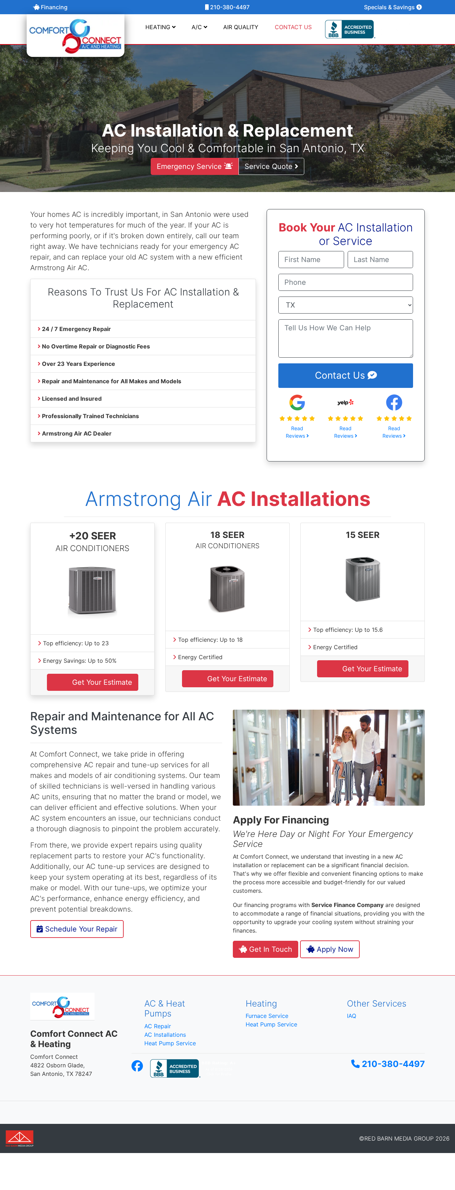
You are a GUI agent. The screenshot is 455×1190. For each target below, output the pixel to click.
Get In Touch (269, 949)
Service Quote (270, 166)
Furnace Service (267, 1015)
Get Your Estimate (101, 682)
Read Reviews (296, 432)
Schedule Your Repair (80, 929)
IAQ (351, 1015)
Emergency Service (190, 166)
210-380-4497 (229, 7)
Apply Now (334, 949)
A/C (198, 27)
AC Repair (157, 1026)
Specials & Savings (390, 7)
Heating (158, 27)
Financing (53, 7)
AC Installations (165, 1034)
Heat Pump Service (170, 1043)
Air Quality (240, 27)
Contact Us (341, 375)
